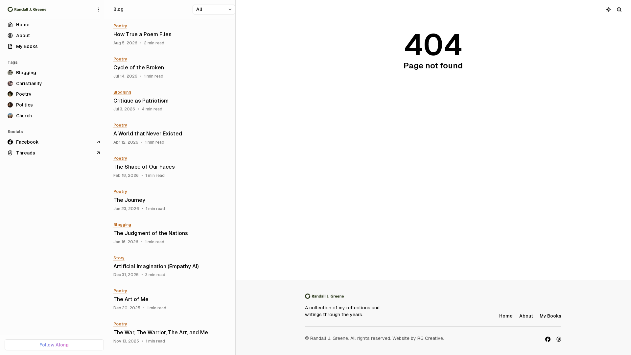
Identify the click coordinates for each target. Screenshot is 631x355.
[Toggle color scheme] (608, 9)
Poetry (120, 26)
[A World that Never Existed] (172, 134)
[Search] (619, 9)
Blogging (122, 92)
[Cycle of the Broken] (172, 68)
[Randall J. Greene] (27, 9)
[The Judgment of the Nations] (172, 233)
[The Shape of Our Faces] (172, 167)
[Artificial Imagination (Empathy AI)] (172, 267)
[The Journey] (172, 200)
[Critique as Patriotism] (172, 101)
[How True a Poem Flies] (172, 35)
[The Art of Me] (172, 300)
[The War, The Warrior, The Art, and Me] (172, 333)
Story (119, 258)
